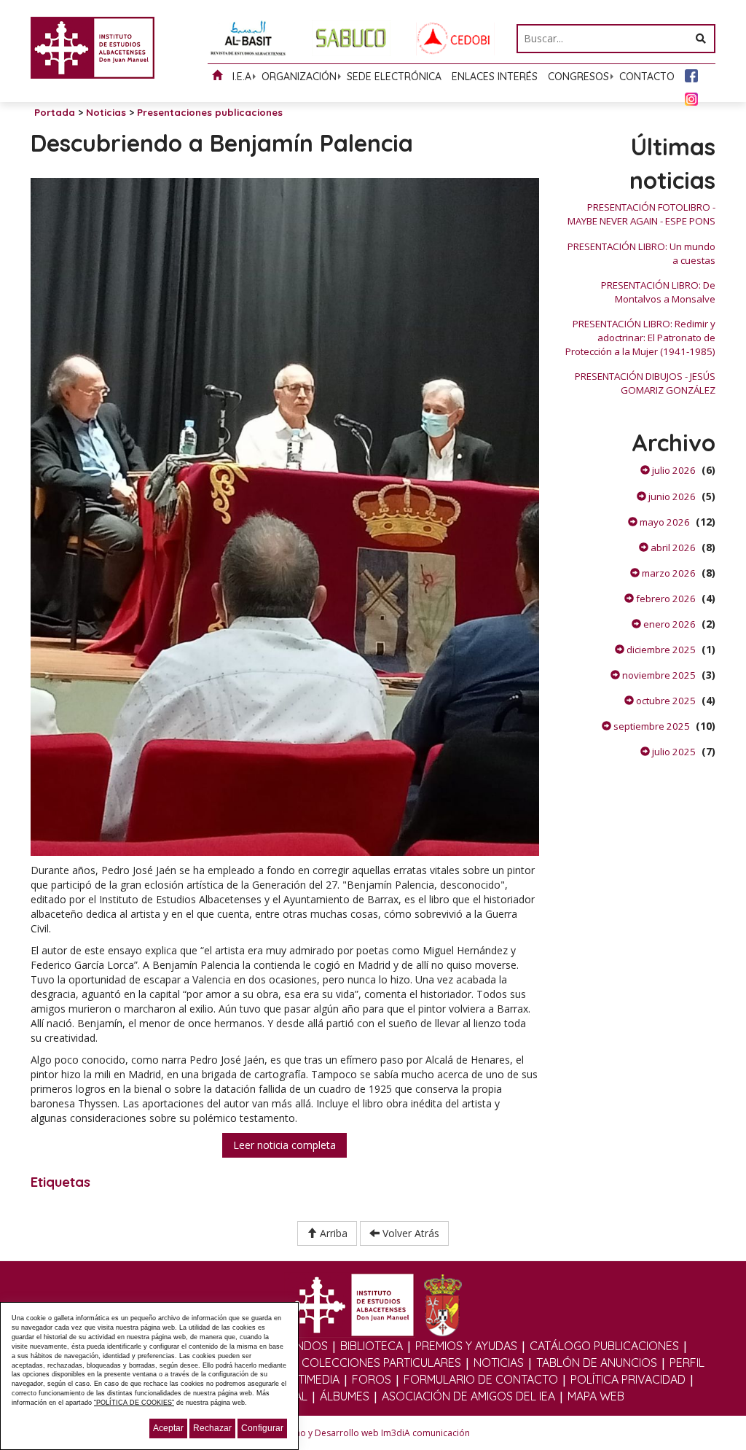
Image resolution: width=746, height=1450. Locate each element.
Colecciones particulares (381, 1362)
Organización (299, 76)
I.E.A (241, 76)
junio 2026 (671, 496)
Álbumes (344, 1396)
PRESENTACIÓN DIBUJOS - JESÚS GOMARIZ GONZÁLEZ (645, 383)
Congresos (578, 76)
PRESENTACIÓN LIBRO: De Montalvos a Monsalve (658, 291)
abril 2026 (672, 547)
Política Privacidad (628, 1379)
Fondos (304, 1345)
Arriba (332, 1233)
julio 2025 (673, 751)
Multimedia (308, 1379)
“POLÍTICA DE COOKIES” (134, 1402)
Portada (54, 112)
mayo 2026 (663, 522)
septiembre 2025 (650, 726)
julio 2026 (673, 470)
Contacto (647, 76)
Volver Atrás (409, 1233)
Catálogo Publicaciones (604, 1345)
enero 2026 (668, 624)
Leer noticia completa (284, 1145)
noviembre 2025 (658, 675)
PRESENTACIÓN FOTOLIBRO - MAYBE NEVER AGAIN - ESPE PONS (641, 213)
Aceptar (168, 1428)
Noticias (106, 112)
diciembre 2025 (660, 649)
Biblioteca (371, 1345)
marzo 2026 (668, 573)
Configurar (262, 1428)
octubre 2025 (665, 700)
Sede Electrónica (394, 76)
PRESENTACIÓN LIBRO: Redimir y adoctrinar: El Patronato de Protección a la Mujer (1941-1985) (640, 337)
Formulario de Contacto (481, 1379)
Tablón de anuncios (596, 1362)
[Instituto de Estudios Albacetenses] (92, 46)
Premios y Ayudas (466, 1345)
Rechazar (212, 1428)
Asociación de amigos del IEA (468, 1396)
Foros (371, 1379)
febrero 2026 (665, 598)
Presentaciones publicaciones (210, 112)
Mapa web (596, 1396)
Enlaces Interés (495, 76)
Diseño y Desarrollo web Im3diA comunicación (373, 1433)
